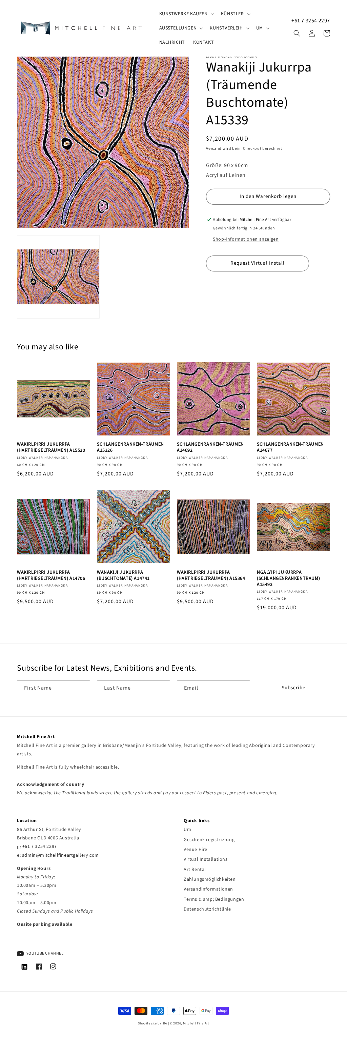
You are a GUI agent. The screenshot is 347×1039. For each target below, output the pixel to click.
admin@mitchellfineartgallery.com (60, 855)
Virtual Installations (206, 859)
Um (187, 829)
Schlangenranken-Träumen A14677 (290, 447)
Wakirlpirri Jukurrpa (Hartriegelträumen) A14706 (51, 575)
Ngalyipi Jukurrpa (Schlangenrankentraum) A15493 (288, 578)
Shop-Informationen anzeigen (246, 239)
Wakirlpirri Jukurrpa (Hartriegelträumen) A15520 (51, 447)
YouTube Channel (44, 953)
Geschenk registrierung (209, 839)
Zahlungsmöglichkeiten (210, 879)
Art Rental (195, 869)
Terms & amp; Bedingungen (214, 899)
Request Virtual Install (257, 263)
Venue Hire (195, 849)
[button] (186, 14)
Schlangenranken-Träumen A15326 (130, 447)
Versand (214, 148)
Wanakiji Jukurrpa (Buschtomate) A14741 (123, 575)
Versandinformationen (208, 889)
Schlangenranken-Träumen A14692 (210, 447)
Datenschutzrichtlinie (207, 909)
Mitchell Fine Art (196, 1023)
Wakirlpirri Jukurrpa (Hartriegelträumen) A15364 (211, 575)
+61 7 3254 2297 (310, 20)
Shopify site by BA (152, 1023)
